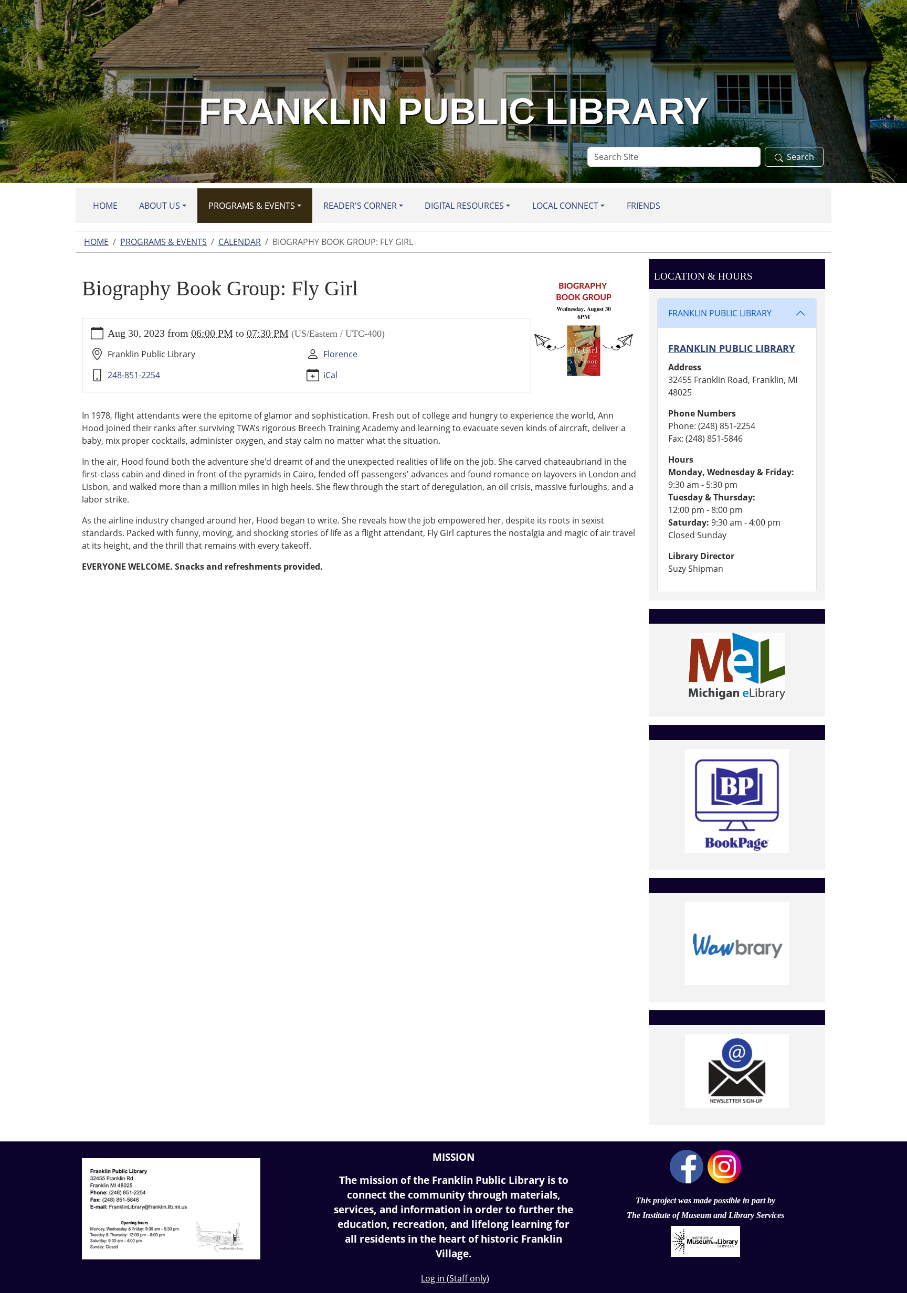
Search (800, 157)
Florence (340, 354)
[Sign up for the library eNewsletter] (737, 1071)
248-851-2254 (134, 375)
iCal (330, 375)
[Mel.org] (737, 666)
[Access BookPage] (737, 801)
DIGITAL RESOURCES (464, 205)
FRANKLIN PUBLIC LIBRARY (720, 313)
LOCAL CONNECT (565, 205)
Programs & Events (251, 205)
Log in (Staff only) (455, 1278)
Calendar (239, 242)
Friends (643, 205)
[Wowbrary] (737, 943)
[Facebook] (686, 1165)
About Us (159, 205)
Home (105, 205)
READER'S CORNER (360, 205)
